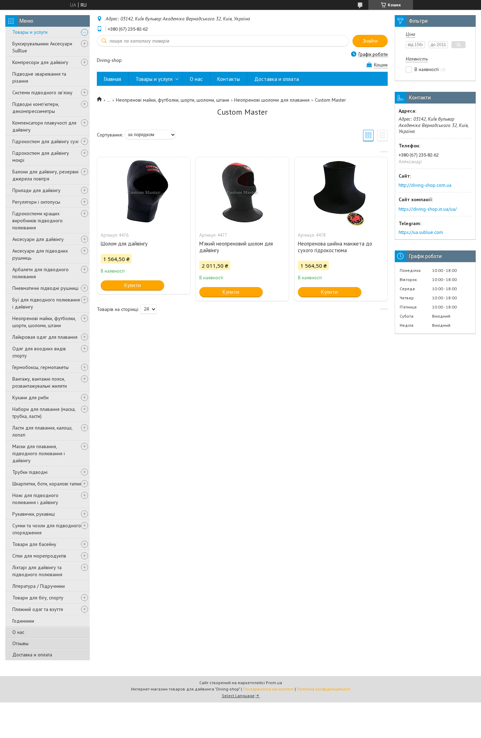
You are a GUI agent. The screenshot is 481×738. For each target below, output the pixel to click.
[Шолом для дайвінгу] (143, 192)
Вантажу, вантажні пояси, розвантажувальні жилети (39, 382)
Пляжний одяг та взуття (37, 609)
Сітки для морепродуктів (39, 556)
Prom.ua (274, 682)
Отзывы (20, 643)
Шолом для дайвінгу (124, 243)
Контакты (228, 79)
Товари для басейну (34, 544)
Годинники (23, 621)
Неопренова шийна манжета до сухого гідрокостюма (335, 247)
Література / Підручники (38, 586)
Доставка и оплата (32, 654)
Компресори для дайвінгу (40, 62)
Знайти (370, 41)
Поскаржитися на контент (268, 689)
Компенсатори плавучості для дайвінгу (44, 126)
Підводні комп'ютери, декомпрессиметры (35, 107)
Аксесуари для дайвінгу (38, 239)
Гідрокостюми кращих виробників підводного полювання (37, 220)
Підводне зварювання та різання (39, 77)
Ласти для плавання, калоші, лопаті (42, 431)
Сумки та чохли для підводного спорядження (46, 529)
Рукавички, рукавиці (33, 514)
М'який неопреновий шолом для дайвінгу (236, 247)
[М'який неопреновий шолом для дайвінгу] (242, 192)
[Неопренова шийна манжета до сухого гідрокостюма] (340, 192)
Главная (112, 79)
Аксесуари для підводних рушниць (40, 254)
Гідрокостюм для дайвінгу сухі (45, 141)
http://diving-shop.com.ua (425, 185)
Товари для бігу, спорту (37, 597)
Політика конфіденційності (323, 689)
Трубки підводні (30, 472)
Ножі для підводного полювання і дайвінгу (35, 498)
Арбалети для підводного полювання (40, 273)
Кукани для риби (30, 397)
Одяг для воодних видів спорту (39, 352)
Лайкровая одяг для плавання (44, 337)
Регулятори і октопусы (36, 202)
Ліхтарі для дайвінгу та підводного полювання (37, 571)
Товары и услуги (30, 32)
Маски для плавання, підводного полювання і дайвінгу (38, 453)
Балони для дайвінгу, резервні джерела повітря (45, 175)
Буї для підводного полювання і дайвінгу (46, 303)
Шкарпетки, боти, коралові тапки (46, 484)
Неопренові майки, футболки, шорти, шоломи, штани (44, 322)
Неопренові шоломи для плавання (272, 100)
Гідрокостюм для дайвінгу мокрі (40, 156)
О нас (18, 632)
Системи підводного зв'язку (42, 92)
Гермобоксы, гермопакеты (40, 367)
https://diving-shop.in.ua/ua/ (428, 209)
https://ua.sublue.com (421, 232)
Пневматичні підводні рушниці (45, 288)
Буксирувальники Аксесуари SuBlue (42, 47)
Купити (132, 285)
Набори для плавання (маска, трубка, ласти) (43, 412)
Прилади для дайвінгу (36, 190)
